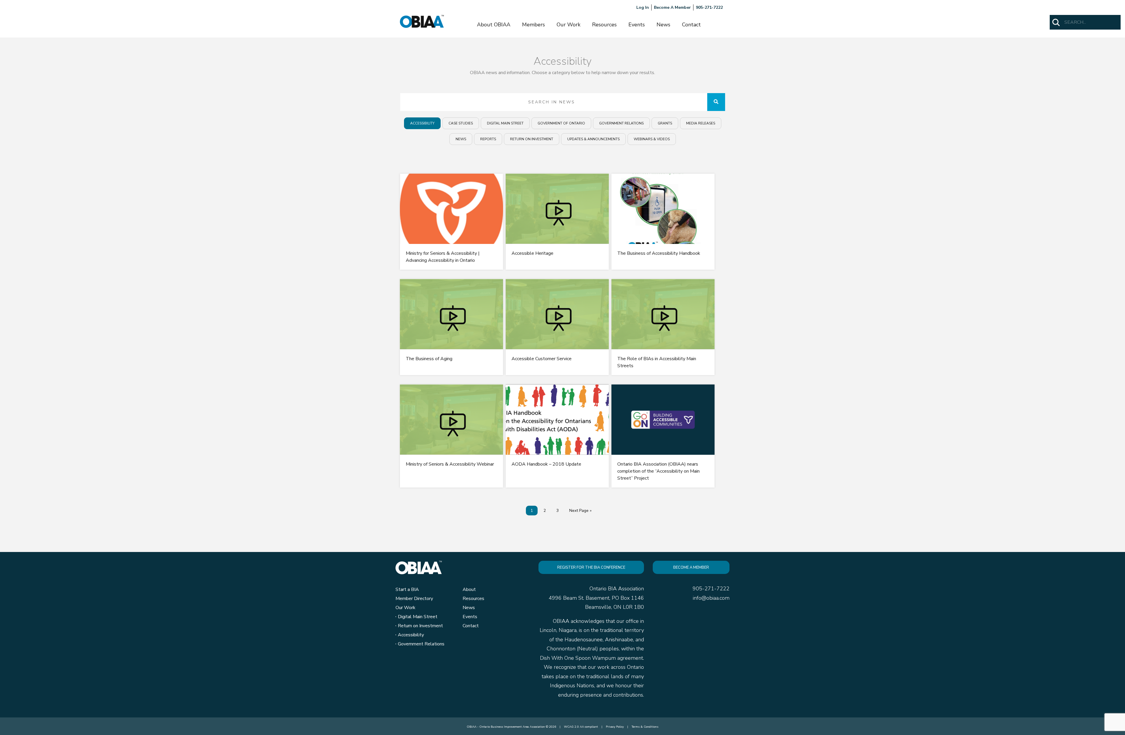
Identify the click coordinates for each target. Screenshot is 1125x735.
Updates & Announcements (593, 139)
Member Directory (414, 598)
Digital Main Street (505, 123)
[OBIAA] (422, 21)
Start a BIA (407, 589)
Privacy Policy (615, 727)
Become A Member (672, 7)
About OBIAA (493, 24)
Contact (691, 24)
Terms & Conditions (645, 727)
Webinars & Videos (652, 139)
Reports (488, 139)
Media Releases (700, 123)
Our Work (568, 24)
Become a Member (691, 567)
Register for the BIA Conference (591, 567)
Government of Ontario (561, 123)
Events (636, 24)
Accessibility (422, 123)
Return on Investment (531, 139)
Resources (604, 24)
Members (533, 24)
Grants (665, 123)
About (469, 589)
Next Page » (580, 510)
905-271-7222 (709, 7)
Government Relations (621, 123)
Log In (642, 7)
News (663, 24)
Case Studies (461, 123)
